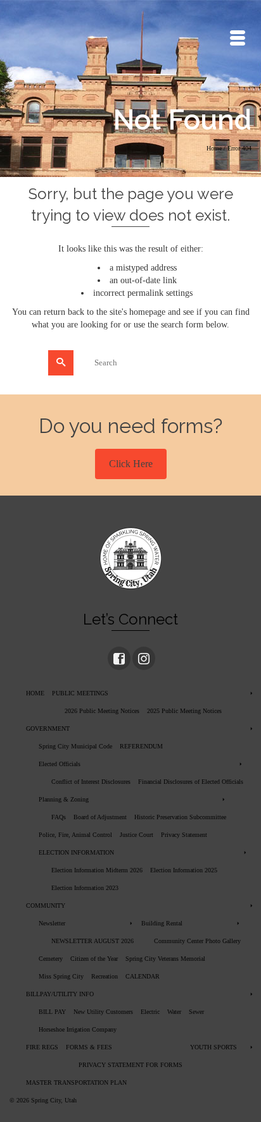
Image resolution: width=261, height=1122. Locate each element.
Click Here (131, 463)
